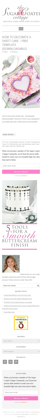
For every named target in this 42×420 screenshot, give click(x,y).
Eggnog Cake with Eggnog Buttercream (18, 299)
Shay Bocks (35, 412)
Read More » (9, 135)
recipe (7, 146)
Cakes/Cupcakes (14, 142)
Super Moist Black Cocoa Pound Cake (17, 295)
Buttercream (14, 144)
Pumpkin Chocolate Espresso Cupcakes (18, 302)
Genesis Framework (21, 414)
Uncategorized (35, 142)
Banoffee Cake (9, 312)
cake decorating (26, 144)
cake (19, 144)
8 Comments (14, 52)
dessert (34, 144)
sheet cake (12, 146)
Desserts (21, 142)
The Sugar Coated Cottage (21, 11)
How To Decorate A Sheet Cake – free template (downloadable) (16, 43)
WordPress (21, 416)
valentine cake (20, 146)
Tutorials (27, 142)
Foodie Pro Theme (22, 412)
